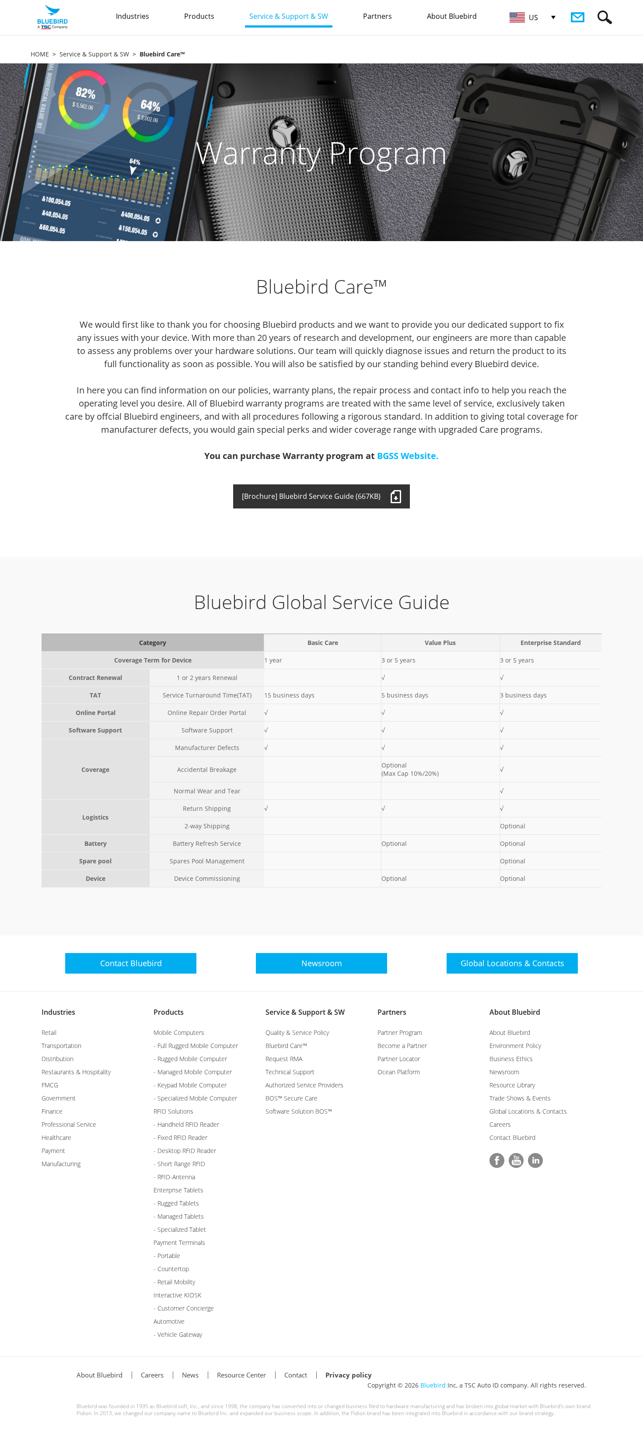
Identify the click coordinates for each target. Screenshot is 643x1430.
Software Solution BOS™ (299, 1111)
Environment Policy (515, 1045)
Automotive (169, 1321)
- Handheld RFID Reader (186, 1124)
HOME (40, 54)
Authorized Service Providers (304, 1085)
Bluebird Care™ (286, 1045)
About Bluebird (514, 1012)
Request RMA (284, 1059)
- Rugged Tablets (176, 1203)
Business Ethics (511, 1059)
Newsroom (504, 1072)
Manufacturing (61, 1164)
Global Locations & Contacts (528, 1111)
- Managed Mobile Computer (193, 1072)
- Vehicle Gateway (178, 1334)
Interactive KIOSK (177, 1295)
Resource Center (241, 1374)
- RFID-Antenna (174, 1177)
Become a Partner (402, 1045)
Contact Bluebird (512, 1137)
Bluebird (433, 1385)
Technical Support (290, 1072)
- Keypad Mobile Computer (190, 1085)
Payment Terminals (179, 1242)
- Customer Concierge (184, 1308)
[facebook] (496, 1160)
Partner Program (399, 1032)
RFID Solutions (173, 1111)
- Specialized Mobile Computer (195, 1098)
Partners (391, 1012)
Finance (52, 1111)
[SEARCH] (604, 17)
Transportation (61, 1045)
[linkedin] (535, 1160)
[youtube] (516, 1160)
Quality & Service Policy (297, 1032)
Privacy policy (348, 1374)
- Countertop (171, 1269)
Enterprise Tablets (178, 1190)
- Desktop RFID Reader (185, 1150)
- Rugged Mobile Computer (190, 1059)
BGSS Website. (408, 456)
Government (59, 1098)
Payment (53, 1150)
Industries (58, 1012)
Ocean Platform (398, 1072)
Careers (500, 1124)
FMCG (50, 1085)
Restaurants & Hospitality (76, 1072)
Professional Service (69, 1124)
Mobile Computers (179, 1032)
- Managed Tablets (179, 1216)
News (190, 1374)
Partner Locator (398, 1059)
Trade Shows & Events (520, 1098)
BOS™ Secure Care (292, 1098)
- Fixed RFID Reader (180, 1137)
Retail (49, 1032)
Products (169, 1012)
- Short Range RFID (179, 1164)
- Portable (167, 1255)
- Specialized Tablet (180, 1229)
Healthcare (56, 1137)
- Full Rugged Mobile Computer (196, 1045)
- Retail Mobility (174, 1282)
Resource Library (512, 1085)
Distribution (57, 1059)
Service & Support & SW (94, 54)
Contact (295, 1374)
